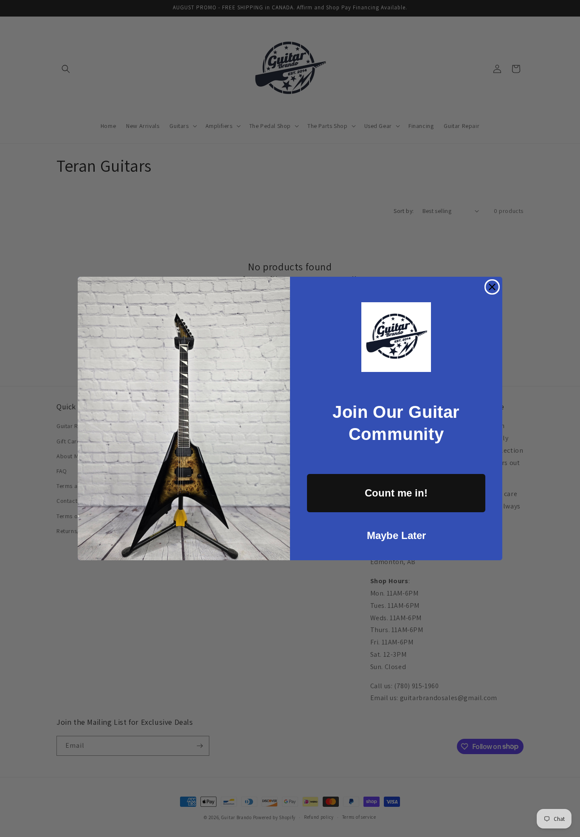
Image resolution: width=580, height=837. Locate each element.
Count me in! (396, 493)
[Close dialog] (492, 287)
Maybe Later (396, 535)
